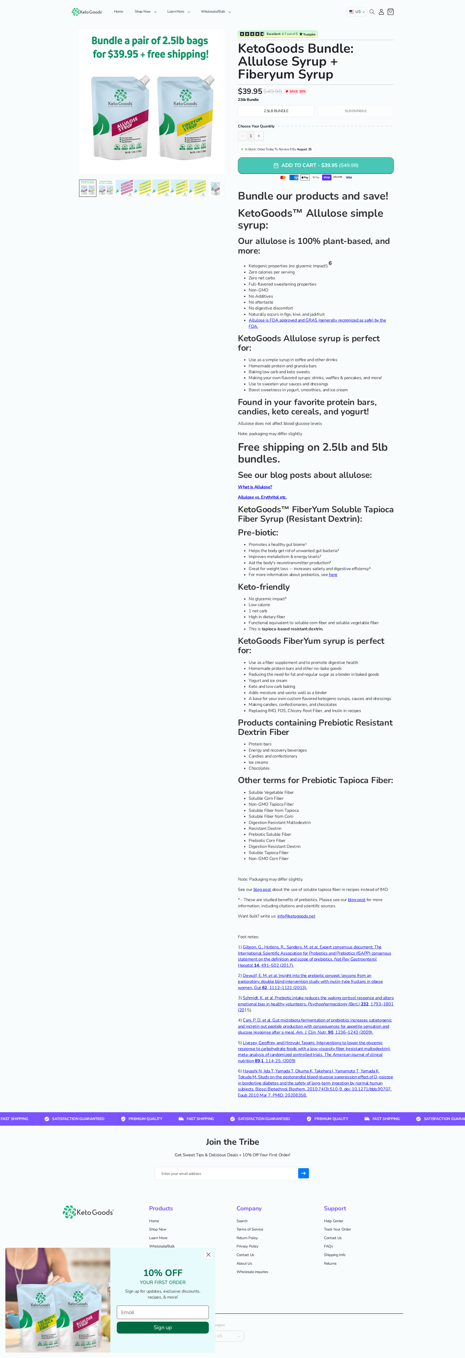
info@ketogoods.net (296, 916)
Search (242, 1221)
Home (154, 1221)
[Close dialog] (208, 1254)
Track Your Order (337, 1229)
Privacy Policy (247, 1246)
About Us (244, 1263)
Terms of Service (250, 1229)
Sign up (163, 1327)
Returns (330, 1263)
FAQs (328, 1246)
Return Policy (247, 1237)
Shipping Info (335, 1254)
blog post (262, 890)
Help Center (333, 1221)
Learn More (158, 1237)
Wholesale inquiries (252, 1272)
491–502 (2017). (277, 965)
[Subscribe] (303, 1173)
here (333, 575)
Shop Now (158, 1229)
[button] (145, 11)
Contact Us (245, 1254)
